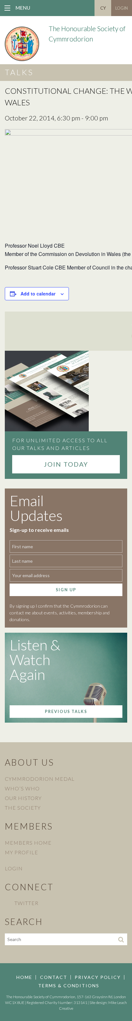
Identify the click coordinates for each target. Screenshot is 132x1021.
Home (24, 977)
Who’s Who (22, 788)
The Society (23, 808)
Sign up (66, 589)
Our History (23, 798)
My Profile (21, 852)
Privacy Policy (98, 977)
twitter (26, 903)
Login (121, 8)
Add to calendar (38, 293)
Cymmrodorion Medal (40, 779)
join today (66, 464)
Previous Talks (66, 711)
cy (103, 8)
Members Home (28, 843)
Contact (53, 977)
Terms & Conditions (68, 985)
